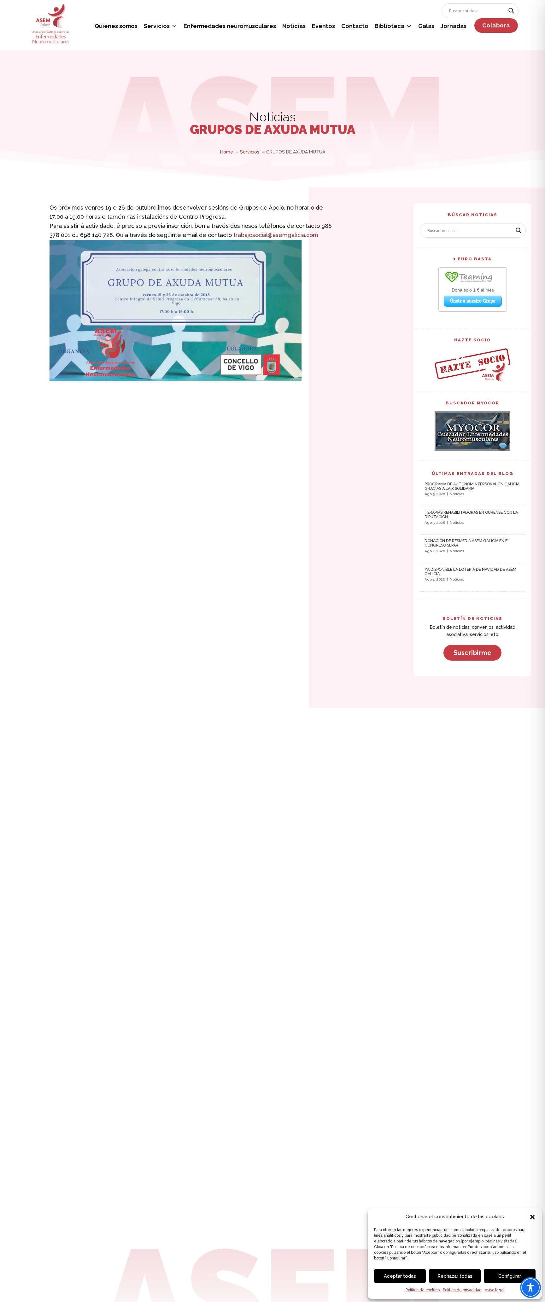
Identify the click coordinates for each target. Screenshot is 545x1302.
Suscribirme (473, 653)
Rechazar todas (454, 1276)
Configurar (509, 1276)
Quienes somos (116, 26)
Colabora (496, 25)
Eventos (323, 26)
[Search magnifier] (511, 10)
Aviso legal (494, 1290)
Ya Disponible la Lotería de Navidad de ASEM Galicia (470, 571)
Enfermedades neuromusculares (230, 26)
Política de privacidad (462, 1290)
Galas (426, 26)
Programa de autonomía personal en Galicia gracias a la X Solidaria (472, 486)
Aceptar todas (400, 1276)
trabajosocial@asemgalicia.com (275, 235)
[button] (532, 1217)
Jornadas (453, 26)
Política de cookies (423, 1290)
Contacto (354, 26)
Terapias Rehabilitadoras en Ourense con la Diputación (471, 514)
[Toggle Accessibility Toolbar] (530, 1287)
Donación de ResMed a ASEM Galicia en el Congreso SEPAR (467, 542)
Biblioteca (389, 26)
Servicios (157, 26)
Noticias (294, 26)
